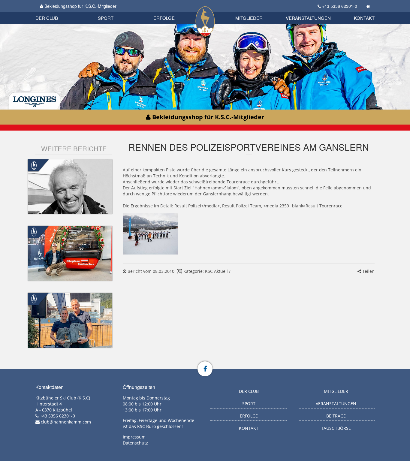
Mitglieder (249, 18)
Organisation (53, 12)
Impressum (134, 437)
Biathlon (56, 11)
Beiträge (336, 416)
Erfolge (164, 18)
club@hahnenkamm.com (66, 422)
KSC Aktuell (216, 271)
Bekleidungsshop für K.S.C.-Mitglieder (79, 6)
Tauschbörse (336, 428)
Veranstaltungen (308, 18)
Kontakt (364, 18)
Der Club (46, 18)
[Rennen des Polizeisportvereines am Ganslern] (150, 234)
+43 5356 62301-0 (339, 6)
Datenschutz (135, 443)
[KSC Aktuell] (33, 164)
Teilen (368, 271)
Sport (105, 18)
